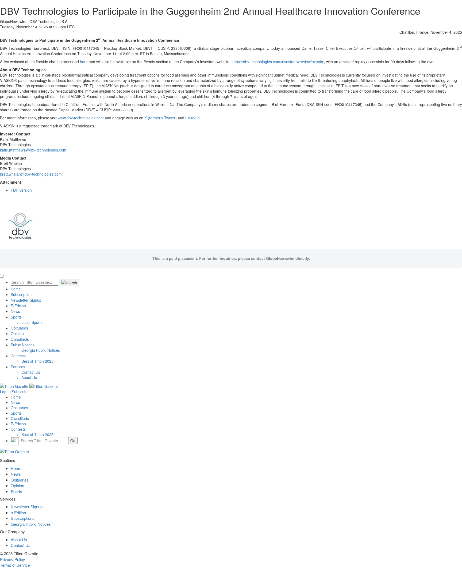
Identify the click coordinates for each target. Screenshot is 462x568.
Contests (18, 355)
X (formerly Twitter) (160, 117)
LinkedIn (192, 117)
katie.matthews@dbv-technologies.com (33, 150)
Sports (16, 317)
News (15, 311)
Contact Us (30, 372)
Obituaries (19, 328)
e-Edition (18, 512)
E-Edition (18, 305)
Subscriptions (22, 294)
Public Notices (22, 344)
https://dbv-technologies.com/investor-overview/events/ (278, 61)
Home (16, 288)
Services (18, 366)
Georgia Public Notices (40, 350)
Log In (5, 391)
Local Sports (32, 322)
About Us (29, 377)
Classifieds (20, 339)
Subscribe (20, 391)
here (84, 61)
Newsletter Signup (26, 300)
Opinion (17, 333)
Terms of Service (15, 565)
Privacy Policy (12, 559)
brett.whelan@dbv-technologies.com (31, 174)
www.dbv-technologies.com (81, 117)
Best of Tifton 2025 (37, 361)
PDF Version (21, 190)
